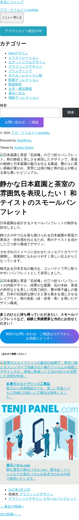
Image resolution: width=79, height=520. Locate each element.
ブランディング (20, 71)
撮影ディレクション (23, 97)
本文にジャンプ (12, 2)
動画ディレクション (23, 80)
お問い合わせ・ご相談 (22, 122)
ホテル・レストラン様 (25, 75)
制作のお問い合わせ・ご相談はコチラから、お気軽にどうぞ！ (39, 336)
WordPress (24, 140)
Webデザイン (18, 53)
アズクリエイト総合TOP (23, 31)
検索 (3, 105)
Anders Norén (23, 147)
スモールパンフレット (60, 498)
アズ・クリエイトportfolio (19, 10)
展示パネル (16, 93)
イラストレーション (23, 57)
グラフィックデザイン (25, 66)
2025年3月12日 (19, 490)
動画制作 (15, 84)
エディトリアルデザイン (27, 62)
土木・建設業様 (20, 88)
